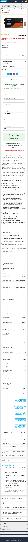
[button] (25, 24)
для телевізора (19, 403)
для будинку (22, 405)
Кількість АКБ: (7, 104)
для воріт (23, 400)
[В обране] (19, 55)
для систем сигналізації (19, 406)
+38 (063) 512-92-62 (5, 45)
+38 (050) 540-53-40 (5, 47)
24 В (25, 294)
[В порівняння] (23, 55)
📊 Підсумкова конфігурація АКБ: (12, 143)
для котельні (20, 410)
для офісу (23, 402)
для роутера (18, 428)
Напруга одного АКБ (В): (9, 98)
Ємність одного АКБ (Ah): (10, 91)
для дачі (17, 413)
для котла (23, 428)
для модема (22, 413)
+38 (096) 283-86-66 (5, 43)
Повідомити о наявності (9, 55)
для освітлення (19, 407)
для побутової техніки (20, 427)
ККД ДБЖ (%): (7, 126)
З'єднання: (6, 111)
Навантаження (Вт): (8, 119)
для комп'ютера (22, 412)
